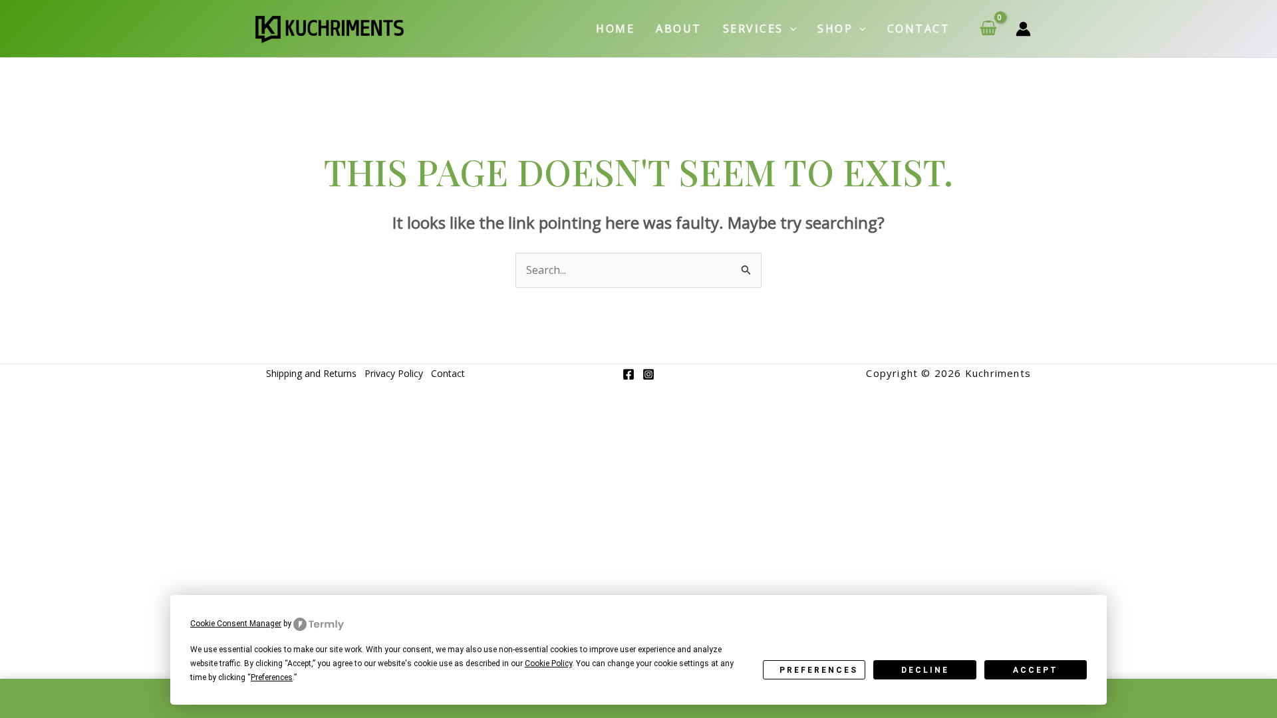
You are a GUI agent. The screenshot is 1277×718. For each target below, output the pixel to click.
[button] (790, 29)
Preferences (819, 670)
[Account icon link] (1023, 29)
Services (753, 28)
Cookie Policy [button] (548, 663)
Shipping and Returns (311, 373)
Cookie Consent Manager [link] (235, 623)
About (679, 28)
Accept (1035, 670)
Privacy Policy (393, 373)
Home (615, 28)
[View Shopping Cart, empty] (988, 29)
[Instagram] (648, 374)
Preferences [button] (272, 677)
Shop (835, 28)
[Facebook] (629, 374)
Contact (918, 28)
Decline (925, 670)
